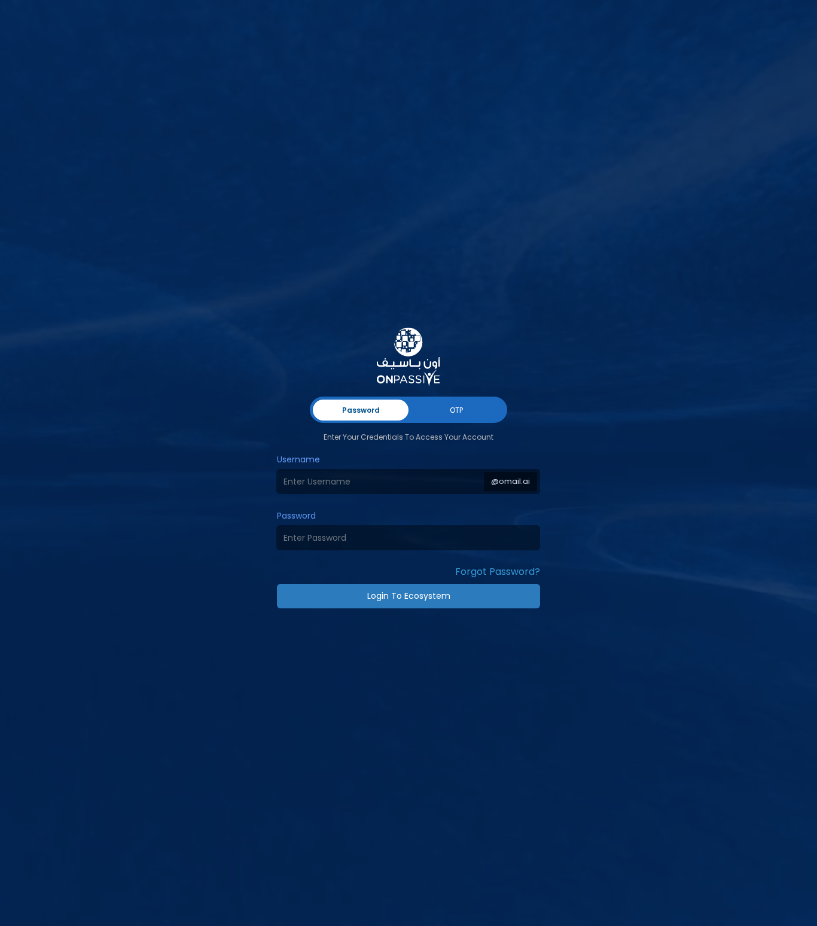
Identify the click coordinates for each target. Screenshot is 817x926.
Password (296, 516)
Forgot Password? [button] (497, 571)
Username (298, 459)
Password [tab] (361, 410)
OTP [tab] (456, 410)
